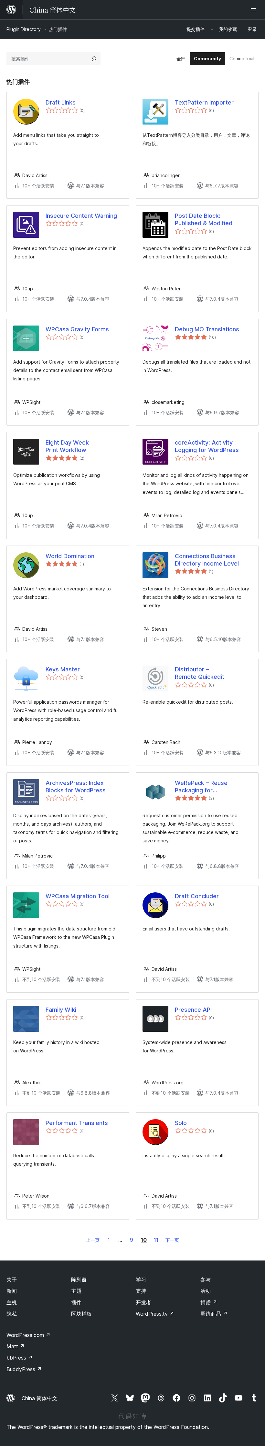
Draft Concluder (197, 896)
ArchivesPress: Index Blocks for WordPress (76, 786)
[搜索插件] (94, 58)
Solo (181, 1123)
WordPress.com (28, 1335)
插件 (76, 1302)
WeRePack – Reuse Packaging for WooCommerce (201, 786)
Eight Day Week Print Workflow (67, 446)
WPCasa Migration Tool (78, 896)
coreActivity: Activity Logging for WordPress (207, 446)
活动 (205, 1291)
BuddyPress (24, 1369)
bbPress (19, 1357)
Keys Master (63, 669)
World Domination (70, 556)
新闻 (11, 1291)
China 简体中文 (39, 1398)
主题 (76, 1291)
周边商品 (214, 1313)
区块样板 (81, 1313)
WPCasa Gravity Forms (77, 329)
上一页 (93, 1240)
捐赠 (208, 1302)
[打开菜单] (254, 9)
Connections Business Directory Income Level (207, 560)
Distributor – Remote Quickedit (199, 673)
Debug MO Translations (207, 329)
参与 (205, 1279)
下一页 (172, 1240)
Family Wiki (61, 1009)
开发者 (143, 1302)
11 (156, 1240)
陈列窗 (79, 1279)
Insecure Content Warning (81, 215)
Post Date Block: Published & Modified (203, 219)
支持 (141, 1291)
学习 (141, 1279)
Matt (15, 1346)
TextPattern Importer (204, 102)
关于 (11, 1279)
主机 (11, 1302)
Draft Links (61, 102)
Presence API (193, 1009)
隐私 (11, 1313)
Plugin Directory (23, 29)
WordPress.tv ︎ (155, 1313)
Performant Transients (77, 1123)
